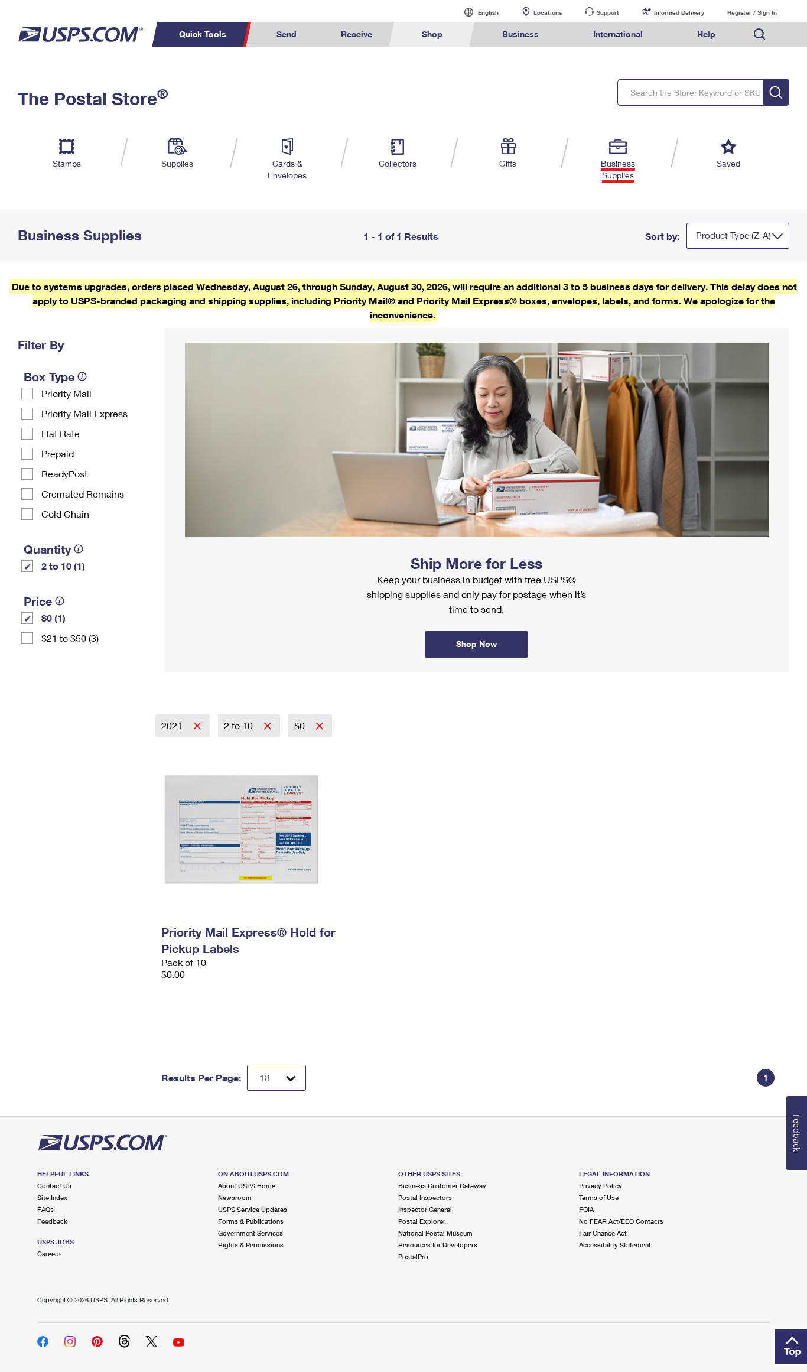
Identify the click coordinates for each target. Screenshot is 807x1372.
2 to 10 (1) (63, 565)
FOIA (586, 1209)
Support (608, 12)
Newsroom (235, 1197)
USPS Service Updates (252, 1209)
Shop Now (178, 332)
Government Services (250, 1233)
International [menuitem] (618, 34)
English (476, 12)
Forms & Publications (251, 1221)
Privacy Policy (600, 1185)
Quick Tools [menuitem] (202, 34)
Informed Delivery (679, 12)
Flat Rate (60, 433)
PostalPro (413, 1256)
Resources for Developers (437, 1245)
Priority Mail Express (84, 413)
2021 (173, 725)
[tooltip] (82, 376)
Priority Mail (66, 393)
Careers (49, 1253)
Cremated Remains (82, 493)
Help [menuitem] (706, 34)
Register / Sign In (752, 12)
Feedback (52, 1221)
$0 (300, 725)
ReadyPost (64, 473)
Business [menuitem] (520, 34)
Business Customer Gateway (442, 1185)
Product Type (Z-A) (733, 235)
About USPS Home (246, 1185)
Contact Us (54, 1185)
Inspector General (425, 1209)
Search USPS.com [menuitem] (760, 34)
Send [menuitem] (286, 34)
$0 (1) (53, 617)
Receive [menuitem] (356, 34)
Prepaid (57, 453)
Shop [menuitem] (432, 34)
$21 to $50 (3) (70, 637)
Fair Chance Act (603, 1233)
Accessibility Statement (615, 1245)
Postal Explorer (421, 1221)
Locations (547, 12)
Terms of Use (599, 1197)
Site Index (52, 1197)
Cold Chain (65, 513)
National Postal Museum (435, 1233)
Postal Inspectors (425, 1197)
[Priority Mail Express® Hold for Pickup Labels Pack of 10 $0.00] (259, 829)
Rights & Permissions (251, 1245)
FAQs (45, 1209)
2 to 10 (239, 725)
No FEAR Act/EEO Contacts (621, 1221)
